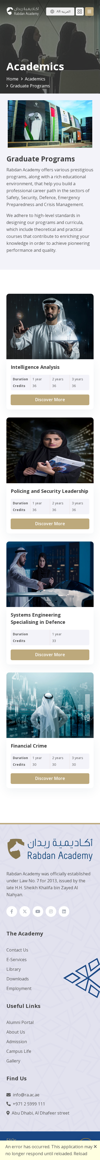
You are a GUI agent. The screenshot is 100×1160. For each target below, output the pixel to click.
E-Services (16, 959)
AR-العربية (63, 11)
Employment (18, 988)
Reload (80, 1154)
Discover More (50, 400)
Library (13, 969)
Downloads (17, 979)
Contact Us (17, 950)
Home (12, 79)
